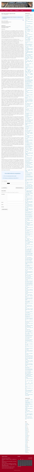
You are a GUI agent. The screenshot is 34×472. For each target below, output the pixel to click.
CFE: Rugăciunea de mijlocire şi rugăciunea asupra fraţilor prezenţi (29, 52)
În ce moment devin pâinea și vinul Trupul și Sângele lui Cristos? (29, 414)
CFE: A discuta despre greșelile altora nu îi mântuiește (29, 170)
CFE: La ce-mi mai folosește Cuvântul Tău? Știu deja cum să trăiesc (29, 263)
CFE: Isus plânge (27, 118)
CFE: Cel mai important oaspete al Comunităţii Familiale (29, 74)
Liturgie (26, 442)
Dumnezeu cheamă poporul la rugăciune (10, 466)
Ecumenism (26, 431)
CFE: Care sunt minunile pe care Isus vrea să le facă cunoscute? (29, 290)
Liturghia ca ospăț (27, 410)
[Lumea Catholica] (17, 5)
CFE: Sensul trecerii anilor (28, 87)
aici (4, 169)
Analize (26, 423)
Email (2, 204)
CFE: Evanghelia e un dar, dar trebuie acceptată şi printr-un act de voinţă (29, 49)
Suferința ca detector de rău (28, 416)
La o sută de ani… (4, 187)
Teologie (26, 452)
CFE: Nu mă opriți (27, 338)
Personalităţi (26, 447)
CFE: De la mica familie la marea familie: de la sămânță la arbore (29, 364)
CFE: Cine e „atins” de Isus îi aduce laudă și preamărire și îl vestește (29, 272)
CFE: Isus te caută (27, 40)
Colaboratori (17, 10)
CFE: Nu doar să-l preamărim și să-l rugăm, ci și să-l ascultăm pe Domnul (29, 193)
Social (26, 448)
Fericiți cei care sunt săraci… (19, 187)
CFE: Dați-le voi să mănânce (28, 172)
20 (18, 464)
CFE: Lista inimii (27, 33)
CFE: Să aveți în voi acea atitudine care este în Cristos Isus (29, 309)
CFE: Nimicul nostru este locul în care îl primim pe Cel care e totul (29, 177)
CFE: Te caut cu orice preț (28, 184)
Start (2, 10)
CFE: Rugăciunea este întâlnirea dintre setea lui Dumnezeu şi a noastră (29, 71)
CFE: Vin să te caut (27, 105)
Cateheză (26, 430)
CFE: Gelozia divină (27, 329)
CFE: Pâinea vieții (27, 238)
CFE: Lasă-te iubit (27, 78)
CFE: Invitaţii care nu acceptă (28, 132)
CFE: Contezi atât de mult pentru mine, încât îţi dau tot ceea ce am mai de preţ (29, 120)
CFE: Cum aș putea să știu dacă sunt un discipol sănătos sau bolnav (29, 358)
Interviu (26, 437)
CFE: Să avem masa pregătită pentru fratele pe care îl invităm (29, 180)
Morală (26, 446)
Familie (26, 434)
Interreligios (26, 436)
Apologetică (26, 424)
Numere (11, 10)
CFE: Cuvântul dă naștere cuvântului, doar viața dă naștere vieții (29, 361)
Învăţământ (26, 440)
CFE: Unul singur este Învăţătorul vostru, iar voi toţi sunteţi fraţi (29, 153)
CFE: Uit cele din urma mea (28, 305)
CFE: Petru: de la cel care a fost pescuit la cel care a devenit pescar (29, 140)
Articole (7, 10)
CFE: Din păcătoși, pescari (28, 337)
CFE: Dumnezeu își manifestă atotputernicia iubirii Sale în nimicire (29, 299)
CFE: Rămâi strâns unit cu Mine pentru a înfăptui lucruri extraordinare (29, 209)
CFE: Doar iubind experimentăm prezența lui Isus (29, 384)
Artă (25, 425)
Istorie (26, 441)
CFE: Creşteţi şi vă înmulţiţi (28, 157)
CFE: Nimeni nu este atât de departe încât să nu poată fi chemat (29, 101)
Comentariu (3, 194)
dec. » (20, 466)
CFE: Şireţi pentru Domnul (28, 117)
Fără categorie (27, 435)
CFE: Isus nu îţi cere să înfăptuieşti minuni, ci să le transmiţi (29, 123)
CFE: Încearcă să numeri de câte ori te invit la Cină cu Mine (29, 351)
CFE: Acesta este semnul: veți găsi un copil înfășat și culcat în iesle (29, 202)
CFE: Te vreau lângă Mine (28, 257)
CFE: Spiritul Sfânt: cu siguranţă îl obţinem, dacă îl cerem (29, 61)
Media (26, 445)
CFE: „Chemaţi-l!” (27, 65)
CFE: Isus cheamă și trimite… (28, 294)
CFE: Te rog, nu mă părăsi (28, 260)
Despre (22, 10)
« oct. (18, 466)
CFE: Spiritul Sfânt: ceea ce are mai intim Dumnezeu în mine (29, 167)
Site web (2, 206)
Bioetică (26, 428)
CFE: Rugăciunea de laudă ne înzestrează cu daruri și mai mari (29, 188)
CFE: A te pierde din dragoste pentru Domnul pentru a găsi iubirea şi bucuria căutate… (29, 80)
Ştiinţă (26, 451)
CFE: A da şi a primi (27, 25)
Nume (2, 202)
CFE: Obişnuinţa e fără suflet (28, 142)
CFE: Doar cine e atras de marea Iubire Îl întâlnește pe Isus (29, 319)
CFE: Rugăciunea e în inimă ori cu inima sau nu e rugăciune (29, 225)
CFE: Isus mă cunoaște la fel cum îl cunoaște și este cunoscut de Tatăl (29, 242)
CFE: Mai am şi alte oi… (28, 69)
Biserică (26, 429)
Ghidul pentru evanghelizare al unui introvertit (10, 463)
